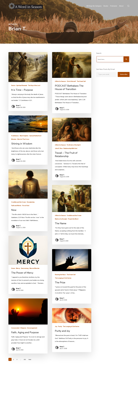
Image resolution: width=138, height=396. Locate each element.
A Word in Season (60, 81)
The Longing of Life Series (63, 278)
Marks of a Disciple (61, 219)
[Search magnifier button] (126, 59)
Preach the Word (73, 219)
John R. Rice (59, 148)
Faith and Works (16, 205)
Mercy (18, 268)
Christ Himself (71, 81)
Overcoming (25, 268)
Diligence (23, 328)
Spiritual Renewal (21, 85)
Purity (60, 326)
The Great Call (81, 81)
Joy (56, 326)
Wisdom (13, 139)
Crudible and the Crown (18, 202)
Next (30, 359)
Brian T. (18, 105)
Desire (13, 85)
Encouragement (32, 328)
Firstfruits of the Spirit (74, 145)
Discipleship (30, 202)
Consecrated (15, 328)
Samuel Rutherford (35, 136)
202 (25, 359)
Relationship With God (70, 148)
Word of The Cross (23, 139)
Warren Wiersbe (34, 268)
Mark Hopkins (24, 136)
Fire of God (25, 205)
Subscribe (123, 74)
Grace (13, 268)
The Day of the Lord (34, 85)
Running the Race (60, 274)
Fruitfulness (15, 136)
